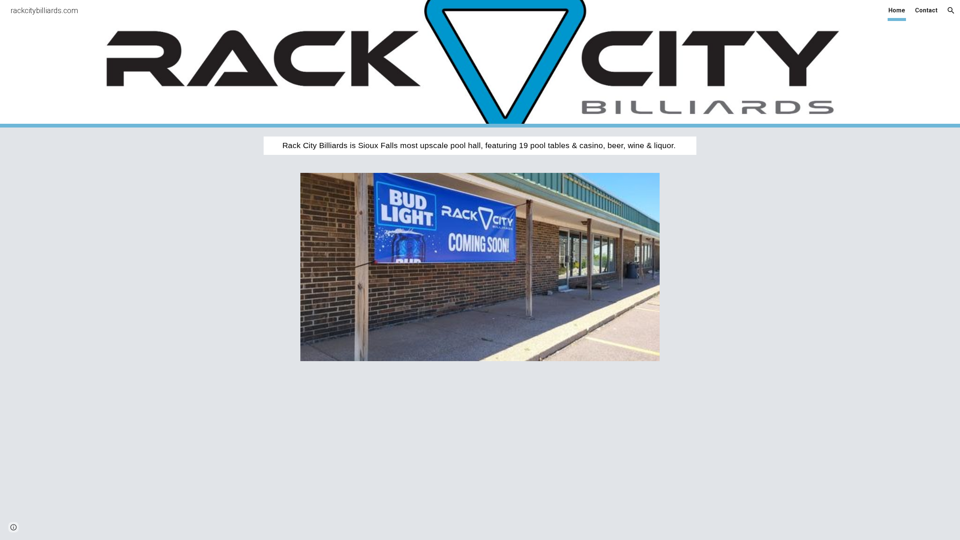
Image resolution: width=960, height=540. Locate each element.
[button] (951, 11)
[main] (480, 145)
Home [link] (896, 10)
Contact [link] (926, 10)
